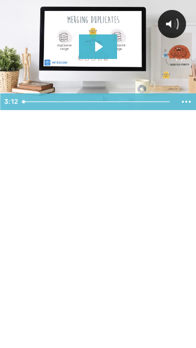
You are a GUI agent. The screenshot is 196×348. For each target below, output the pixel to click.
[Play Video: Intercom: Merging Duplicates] (98, 46)
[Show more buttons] (186, 101)
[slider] (97, 101)
